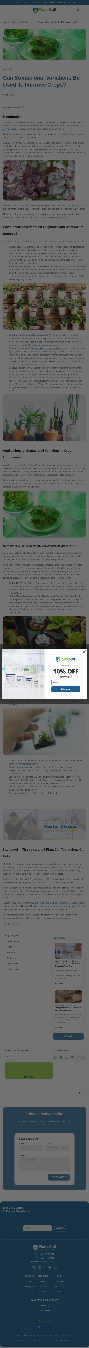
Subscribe (65, 689)
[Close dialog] (84, 652)
